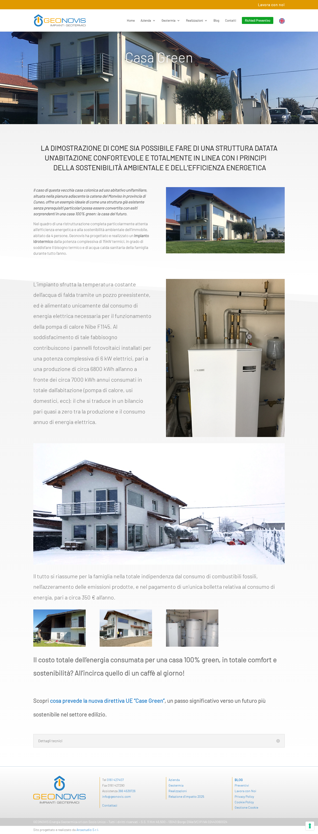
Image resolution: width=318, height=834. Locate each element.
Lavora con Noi (245, 791)
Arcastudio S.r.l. (87, 830)
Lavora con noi (271, 5)
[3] (192, 645)
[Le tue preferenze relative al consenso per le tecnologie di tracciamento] (309, 825)
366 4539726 (126, 791)
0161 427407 (115, 780)
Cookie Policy (244, 802)
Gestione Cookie (246, 807)
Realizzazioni (194, 20)
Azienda (146, 20)
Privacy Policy (244, 796)
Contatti (230, 20)
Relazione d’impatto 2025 (186, 796)
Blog (216, 20)
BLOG (239, 780)
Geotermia (169, 20)
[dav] (126, 645)
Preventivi (242, 785)
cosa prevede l (67, 700)
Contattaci (109, 805)
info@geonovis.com (116, 796)
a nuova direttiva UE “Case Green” (125, 700)
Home (131, 20)
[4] (59, 645)
